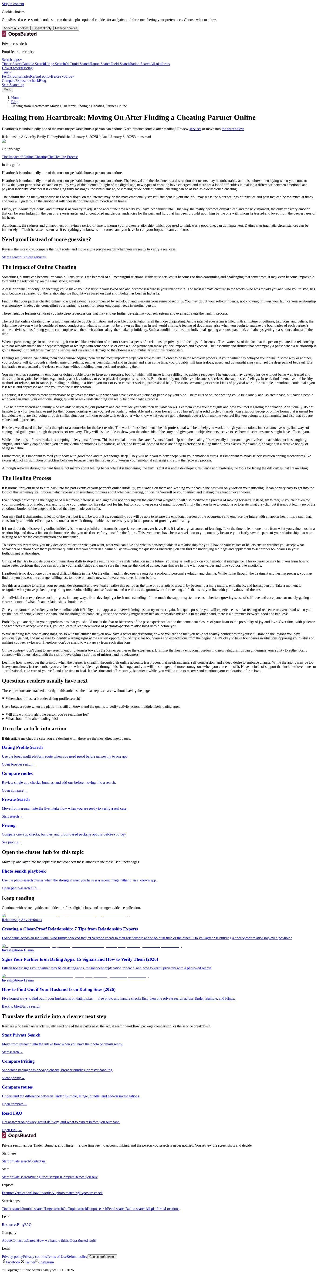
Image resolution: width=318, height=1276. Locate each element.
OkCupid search (75, 1209)
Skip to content (13, 4)
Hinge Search (55, 64)
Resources (9, 1225)
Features (8, 1193)
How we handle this (51, 1240)
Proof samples (19, 76)
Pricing (27, 68)
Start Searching (13, 85)
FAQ (5, 76)
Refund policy (40, 76)
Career (32, 1240)
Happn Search (100, 64)
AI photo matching (65, 1193)
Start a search (11, 257)
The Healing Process (63, 157)
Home (15, 98)
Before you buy (62, 76)
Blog (42, 81)
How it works (12, 68)
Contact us (37, 1161)
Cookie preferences (102, 1257)
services (195, 129)
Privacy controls (35, 1257)
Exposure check (27, 81)
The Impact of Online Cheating (25, 157)
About (6, 1240)
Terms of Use (57, 1257)
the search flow (233, 129)
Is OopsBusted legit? (81, 1240)
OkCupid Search (77, 64)
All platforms (160, 64)
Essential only (41, 28)
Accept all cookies (16, 28)
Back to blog (11, 1006)
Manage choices (66, 28)
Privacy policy (12, 1257)
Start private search (16, 1161)
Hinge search (53, 1209)
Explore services (33, 257)
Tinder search (12, 1209)
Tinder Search (12, 64)
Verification (22, 1193)
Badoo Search (140, 64)
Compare (8, 81)
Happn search (97, 1209)
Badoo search (135, 1209)
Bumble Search (33, 64)
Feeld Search (120, 64)
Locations (172, 1209)
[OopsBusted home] (19, 36)
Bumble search (33, 1209)
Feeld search (116, 1209)
